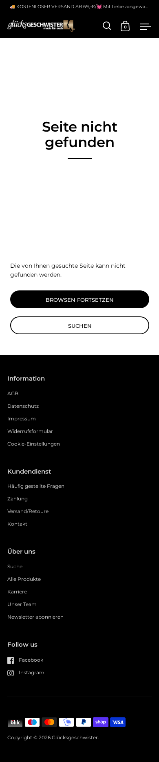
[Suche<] (107, 26)
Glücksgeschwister (75, 737)
